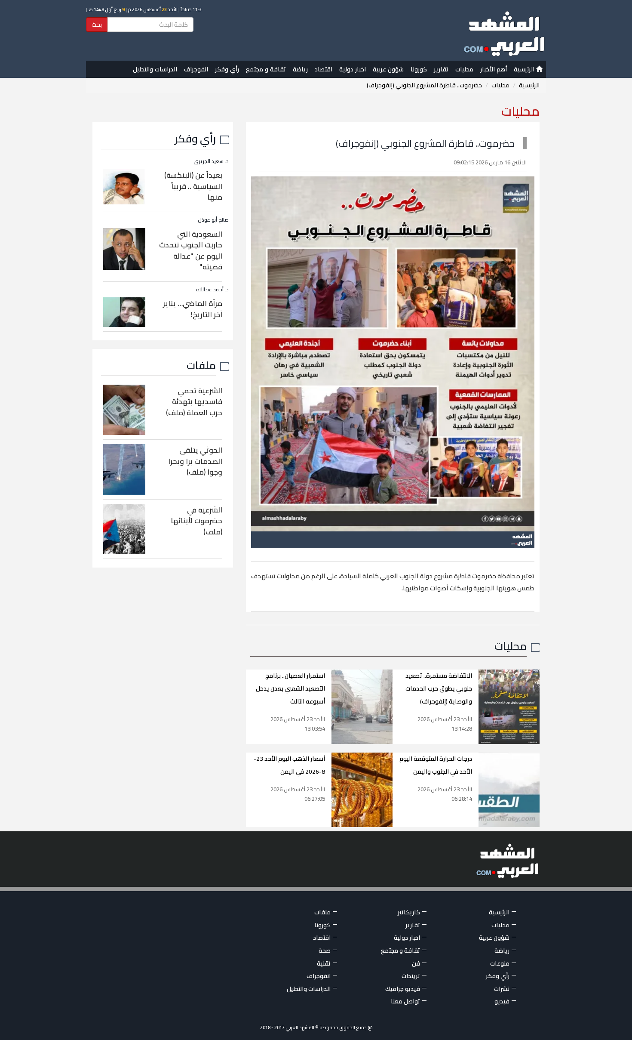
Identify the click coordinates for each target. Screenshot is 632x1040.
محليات (464, 69)
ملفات (201, 365)
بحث (97, 24)
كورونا (419, 69)
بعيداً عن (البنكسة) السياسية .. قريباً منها (193, 186)
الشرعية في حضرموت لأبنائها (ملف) (196, 521)
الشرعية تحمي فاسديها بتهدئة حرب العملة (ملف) (194, 402)
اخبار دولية (352, 69)
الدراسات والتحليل (155, 69)
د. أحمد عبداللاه (212, 289)
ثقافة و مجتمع (266, 69)
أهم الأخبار (493, 69)
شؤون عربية (388, 69)
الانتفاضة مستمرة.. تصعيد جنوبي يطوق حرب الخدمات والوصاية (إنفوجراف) (438, 688)
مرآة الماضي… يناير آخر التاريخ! (192, 308)
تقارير (441, 69)
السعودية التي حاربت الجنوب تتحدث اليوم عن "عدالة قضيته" (190, 250)
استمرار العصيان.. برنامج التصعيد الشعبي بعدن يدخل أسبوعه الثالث (290, 688)
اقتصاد (323, 69)
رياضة (300, 69)
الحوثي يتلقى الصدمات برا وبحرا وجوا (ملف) (195, 461)
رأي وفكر (227, 69)
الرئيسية (525, 69)
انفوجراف (196, 69)
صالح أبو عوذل (213, 220)
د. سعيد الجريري (211, 161)
